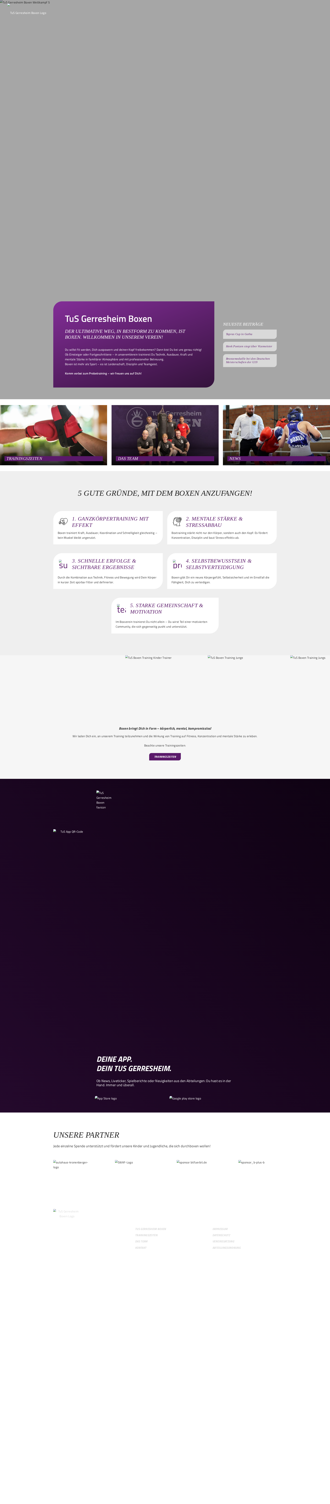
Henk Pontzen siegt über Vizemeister (249, 346)
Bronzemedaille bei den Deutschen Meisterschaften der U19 (248, 360)
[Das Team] (165, 435)
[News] (276, 435)
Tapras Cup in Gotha (239, 334)
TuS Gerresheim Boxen (150, 1229)
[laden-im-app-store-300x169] (112, 1098)
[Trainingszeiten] (53, 435)
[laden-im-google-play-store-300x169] (186, 1098)
